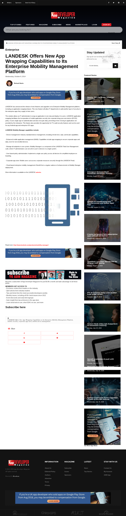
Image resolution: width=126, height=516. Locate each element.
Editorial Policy (50, 471)
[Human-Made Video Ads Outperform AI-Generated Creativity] (102, 317)
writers (9, 2)
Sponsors (67, 475)
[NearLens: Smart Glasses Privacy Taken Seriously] (102, 372)
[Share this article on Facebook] (24, 333)
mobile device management (41, 321)
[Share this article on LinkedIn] (24, 338)
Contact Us (108, 468)
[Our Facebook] (108, 2)
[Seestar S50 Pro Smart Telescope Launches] (102, 91)
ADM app (107, 475)
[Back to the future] (2, 2)
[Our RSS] (123, 2)
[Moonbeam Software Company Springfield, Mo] (20, 513)
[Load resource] (43, 95)
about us (48, 468)
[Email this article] (24, 342)
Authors (47, 475)
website (38, 172)
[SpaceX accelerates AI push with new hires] (102, 350)
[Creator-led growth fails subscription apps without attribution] (102, 228)
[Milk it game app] (77, 513)
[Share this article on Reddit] (57, 338)
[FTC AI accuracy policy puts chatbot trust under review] (102, 286)
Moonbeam (16, 476)
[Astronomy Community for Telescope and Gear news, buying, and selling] (106, 513)
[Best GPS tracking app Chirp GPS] (48, 513)
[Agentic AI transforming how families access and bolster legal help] (102, 197)
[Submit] (122, 32)
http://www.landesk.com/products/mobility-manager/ (31, 245)
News (68, 25)
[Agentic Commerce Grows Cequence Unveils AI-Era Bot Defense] (102, 391)
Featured (30, 25)
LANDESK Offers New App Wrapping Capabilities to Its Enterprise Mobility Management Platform (40, 320)
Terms (47, 482)
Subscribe (56, 25)
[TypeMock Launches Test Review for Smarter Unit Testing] (102, 257)
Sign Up (106, 25)
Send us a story (30, 2)
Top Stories (15, 25)
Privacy (47, 485)
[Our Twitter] (113, 2)
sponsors (18, 2)
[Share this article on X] (57, 333)
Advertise (48, 478)
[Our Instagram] (118, 2)
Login (94, 25)
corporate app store (25, 321)
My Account (108, 471)
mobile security (13, 321)
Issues (66, 471)
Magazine (43, 25)
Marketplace (81, 25)
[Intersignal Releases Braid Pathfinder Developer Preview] (102, 163)
